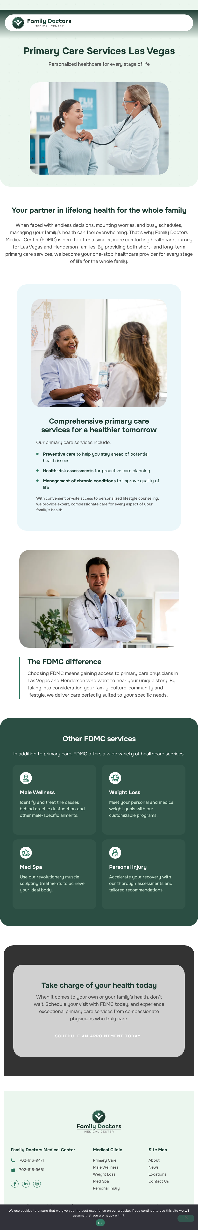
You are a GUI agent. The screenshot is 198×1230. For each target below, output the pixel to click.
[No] (185, 1218)
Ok (100, 1223)
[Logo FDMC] (99, 1121)
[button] (54, 800)
